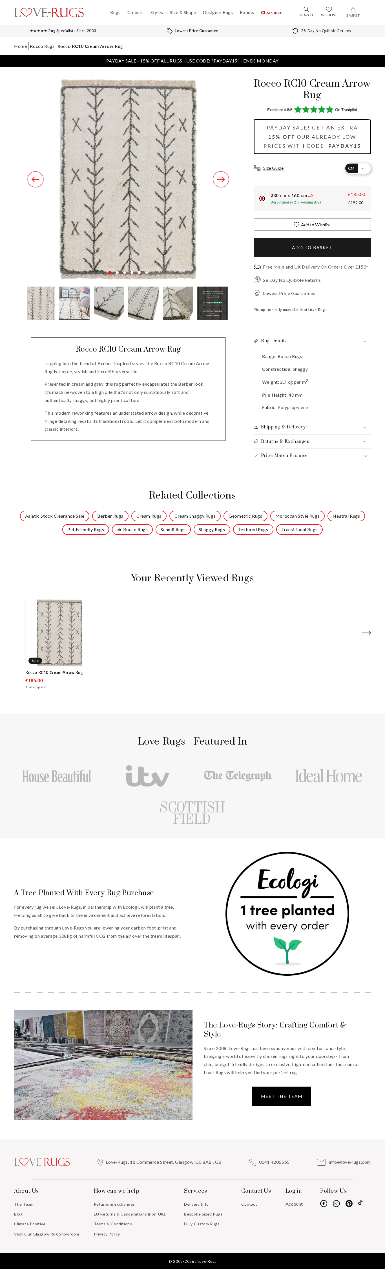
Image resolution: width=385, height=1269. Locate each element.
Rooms (247, 12)
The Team (24, 1204)
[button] (306, 9)
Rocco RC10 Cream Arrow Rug (90, 46)
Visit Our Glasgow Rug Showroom (46, 1234)
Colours (135, 12)
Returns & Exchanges (114, 1204)
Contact (249, 1204)
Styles (157, 12)
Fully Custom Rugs (202, 1223)
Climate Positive (30, 1223)
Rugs (115, 12)
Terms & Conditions (113, 1223)
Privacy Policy (107, 1234)
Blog (18, 1214)
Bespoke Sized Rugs (203, 1214)
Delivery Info (196, 1204)
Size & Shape (183, 12)
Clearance (272, 12)
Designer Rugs (218, 12)
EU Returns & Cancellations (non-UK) (129, 1214)
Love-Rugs (207, 1261)
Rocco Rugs (42, 46)
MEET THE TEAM (281, 1096)
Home (20, 46)
